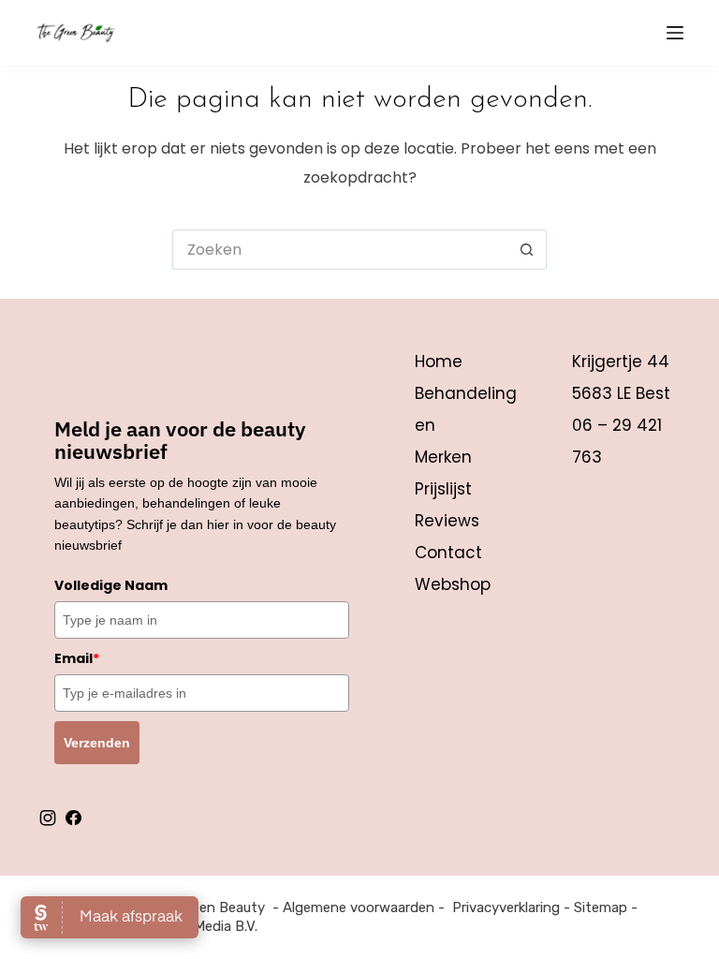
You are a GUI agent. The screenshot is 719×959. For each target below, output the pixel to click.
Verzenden (97, 742)
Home (438, 361)
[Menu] (675, 32)
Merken (443, 457)
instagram (47, 817)
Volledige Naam (111, 585)
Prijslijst (443, 489)
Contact (448, 552)
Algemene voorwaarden (358, 907)
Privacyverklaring (506, 907)
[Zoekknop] (526, 249)
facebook (73, 817)
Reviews (447, 520)
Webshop (453, 584)
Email (76, 658)
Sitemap (600, 907)
